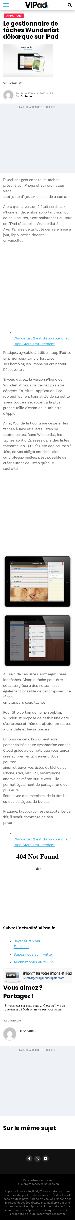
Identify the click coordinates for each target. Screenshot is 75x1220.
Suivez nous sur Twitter (33, 954)
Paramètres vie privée (37, 1180)
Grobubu (26, 96)
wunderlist (14, 1020)
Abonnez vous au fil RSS (34, 962)
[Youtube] (45, 1158)
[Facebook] (29, 1158)
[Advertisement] (37, 285)
